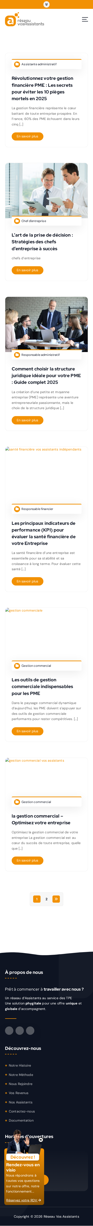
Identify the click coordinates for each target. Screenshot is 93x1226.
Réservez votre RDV (22, 1200)
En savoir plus (27, 136)
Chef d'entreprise (33, 221)
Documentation (21, 1120)
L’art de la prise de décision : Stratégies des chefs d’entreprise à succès (42, 241)
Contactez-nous (22, 1111)
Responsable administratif (40, 355)
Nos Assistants (20, 1102)
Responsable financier (37, 509)
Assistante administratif (38, 64)
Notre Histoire (20, 1065)
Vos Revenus (19, 1093)
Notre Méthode (21, 1075)
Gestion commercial (36, 666)
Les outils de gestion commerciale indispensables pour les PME (42, 686)
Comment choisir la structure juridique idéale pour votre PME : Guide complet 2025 (46, 375)
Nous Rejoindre (20, 1084)
